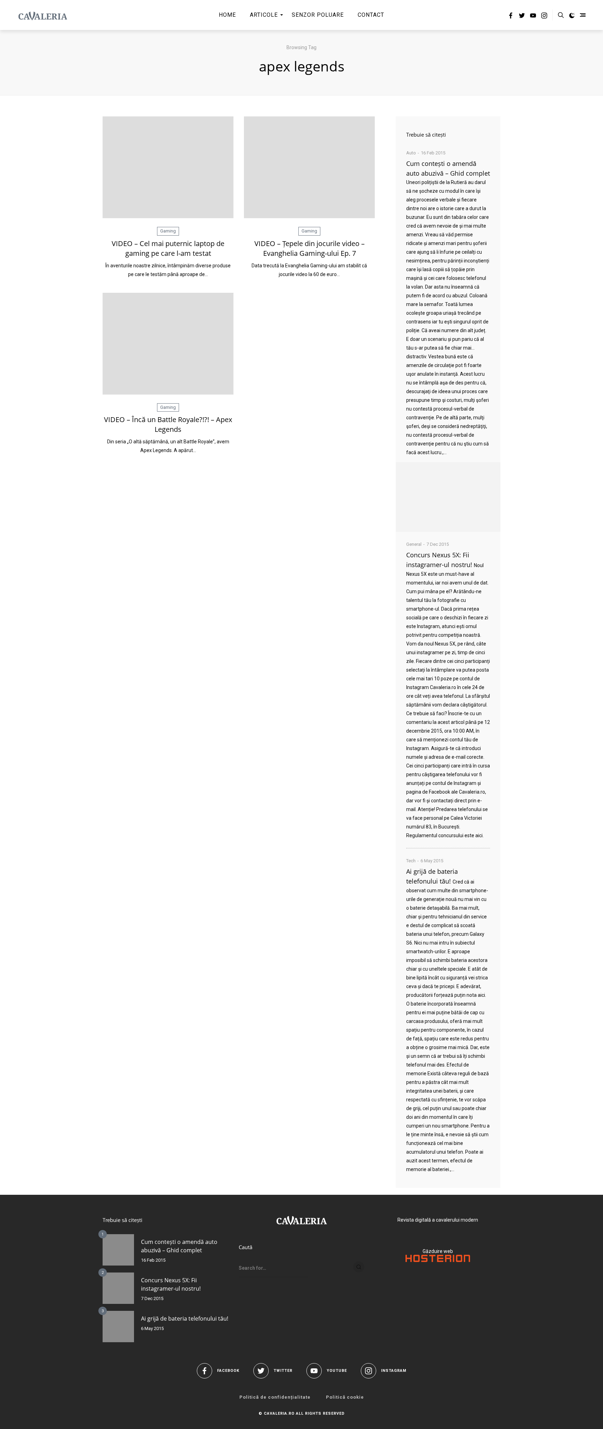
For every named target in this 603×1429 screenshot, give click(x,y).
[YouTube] (533, 17)
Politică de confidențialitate (275, 1397)
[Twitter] (522, 17)
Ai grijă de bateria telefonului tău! (184, 1318)
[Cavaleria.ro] (42, 15)
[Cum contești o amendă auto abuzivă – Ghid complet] (448, 497)
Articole (264, 15)
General (414, 544)
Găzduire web (438, 1251)
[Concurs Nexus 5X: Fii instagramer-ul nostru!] (118, 1288)
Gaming (168, 231)
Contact (371, 15)
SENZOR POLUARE (318, 15)
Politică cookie (345, 1397)
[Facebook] (511, 17)
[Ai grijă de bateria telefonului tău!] (118, 1326)
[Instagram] (544, 17)
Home (227, 15)
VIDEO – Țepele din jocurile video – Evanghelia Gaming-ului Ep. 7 (309, 248)
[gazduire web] (437, 1260)
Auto (411, 152)
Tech (411, 860)
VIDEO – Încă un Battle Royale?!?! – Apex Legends (168, 424)
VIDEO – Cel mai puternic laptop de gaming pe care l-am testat (168, 248)
